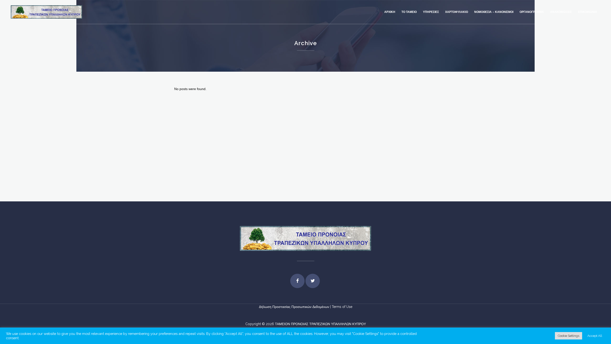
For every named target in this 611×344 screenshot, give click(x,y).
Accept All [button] (594, 336)
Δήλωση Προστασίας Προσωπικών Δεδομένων (294, 307)
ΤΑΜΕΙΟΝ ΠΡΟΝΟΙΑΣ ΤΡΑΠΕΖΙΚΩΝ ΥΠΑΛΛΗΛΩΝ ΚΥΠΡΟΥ (320, 324)
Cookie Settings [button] (568, 336)
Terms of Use (342, 307)
